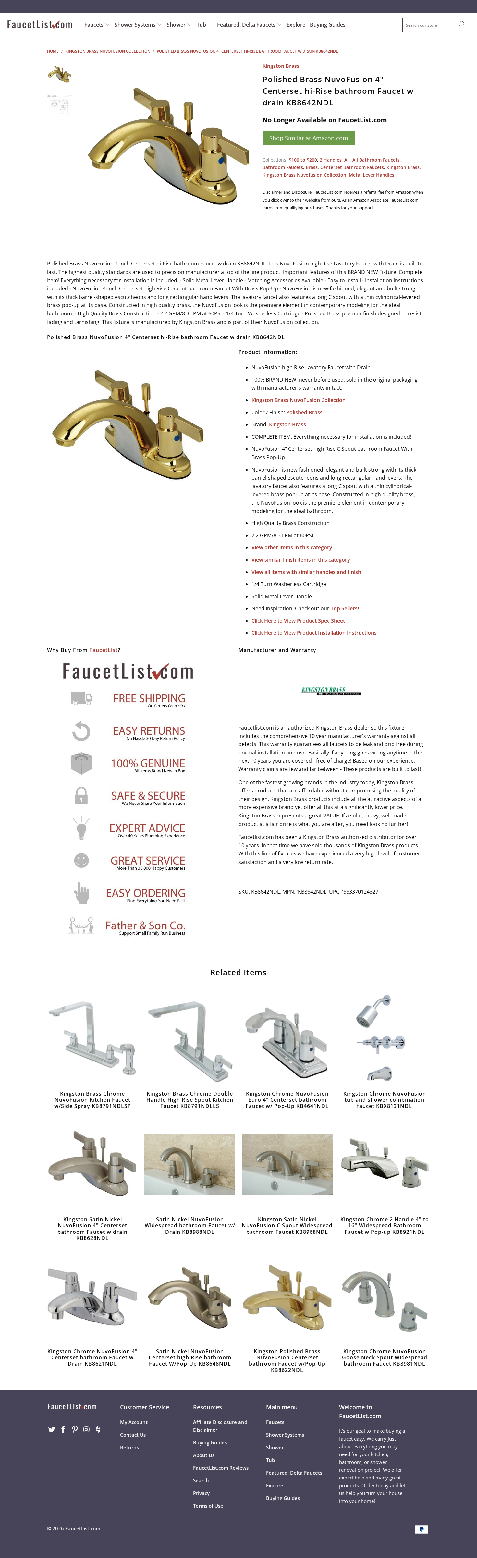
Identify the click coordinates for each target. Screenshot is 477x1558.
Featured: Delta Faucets (246, 24)
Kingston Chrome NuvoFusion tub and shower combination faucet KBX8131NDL (384, 1038)
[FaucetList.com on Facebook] (63, 1429)
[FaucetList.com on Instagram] (87, 1429)
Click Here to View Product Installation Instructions (314, 632)
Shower (177, 24)
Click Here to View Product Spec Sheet (298, 620)
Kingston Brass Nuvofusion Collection (304, 175)
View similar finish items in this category (300, 559)
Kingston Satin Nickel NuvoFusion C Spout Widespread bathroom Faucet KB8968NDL (287, 1164)
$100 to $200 (303, 160)
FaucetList (103, 650)
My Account (134, 1422)
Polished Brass (304, 412)
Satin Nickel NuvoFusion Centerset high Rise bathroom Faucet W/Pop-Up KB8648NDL (189, 1296)
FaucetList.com (82, 1528)
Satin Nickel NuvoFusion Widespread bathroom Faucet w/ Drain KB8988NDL (189, 1164)
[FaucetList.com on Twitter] (52, 1429)
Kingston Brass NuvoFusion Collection (298, 400)
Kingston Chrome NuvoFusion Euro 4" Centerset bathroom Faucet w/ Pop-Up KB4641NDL (287, 1038)
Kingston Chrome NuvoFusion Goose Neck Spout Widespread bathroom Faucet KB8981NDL (384, 1296)
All (347, 160)
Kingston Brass (281, 65)
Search (201, 1480)
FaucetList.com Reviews (221, 1468)
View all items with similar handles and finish (306, 572)
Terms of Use (208, 1506)
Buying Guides (328, 24)
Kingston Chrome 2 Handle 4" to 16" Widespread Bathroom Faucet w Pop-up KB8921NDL (384, 1164)
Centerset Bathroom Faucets (352, 167)
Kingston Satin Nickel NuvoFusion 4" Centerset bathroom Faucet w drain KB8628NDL (92, 1164)
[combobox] (435, 25)
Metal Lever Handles (371, 175)
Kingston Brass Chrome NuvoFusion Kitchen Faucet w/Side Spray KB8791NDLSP (92, 1038)
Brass (312, 167)
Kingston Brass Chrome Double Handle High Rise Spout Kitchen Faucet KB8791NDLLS (189, 1038)
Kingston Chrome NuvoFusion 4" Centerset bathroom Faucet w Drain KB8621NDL (92, 1296)
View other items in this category (291, 547)
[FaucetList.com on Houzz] (98, 1429)
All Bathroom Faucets (376, 160)
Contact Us (133, 1434)
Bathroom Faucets (283, 167)
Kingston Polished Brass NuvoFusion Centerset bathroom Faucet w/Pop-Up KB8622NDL (287, 1296)
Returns (129, 1447)
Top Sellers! (345, 608)
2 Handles (331, 160)
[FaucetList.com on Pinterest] (75, 1429)
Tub (202, 24)
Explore (296, 24)
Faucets (94, 24)
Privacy (201, 1493)
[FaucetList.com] (41, 25)
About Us (203, 1455)
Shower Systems (136, 24)
